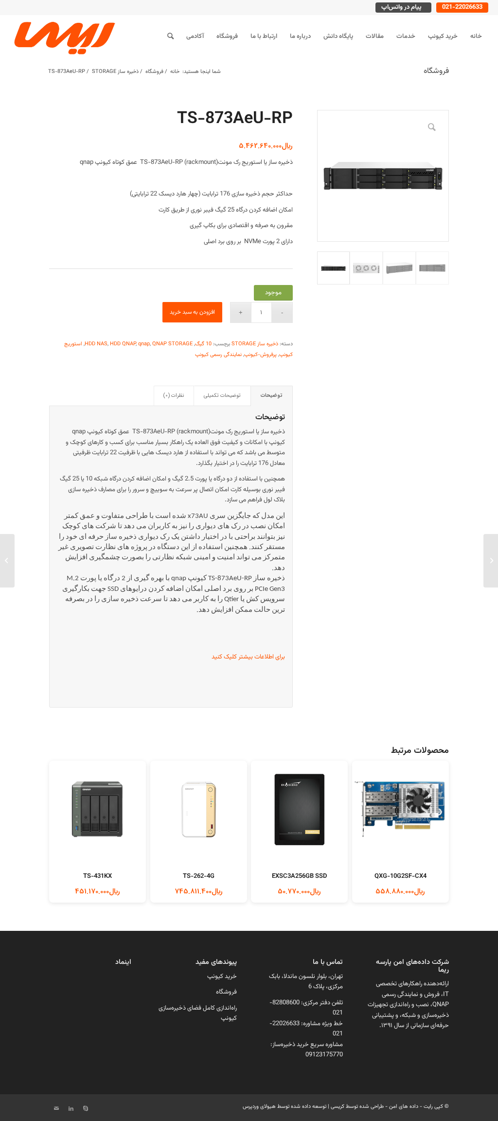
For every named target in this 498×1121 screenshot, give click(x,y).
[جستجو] (170, 36)
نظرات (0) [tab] (173, 395)
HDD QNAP (123, 344)
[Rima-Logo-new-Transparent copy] (63, 36)
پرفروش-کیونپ (260, 355)
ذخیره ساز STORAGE (254, 344)
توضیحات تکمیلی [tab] (222, 395)
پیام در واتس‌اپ (401, 7)
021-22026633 (462, 7)
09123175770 (324, 1055)
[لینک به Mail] (56, 1109)
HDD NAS (96, 344)
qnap (144, 344)
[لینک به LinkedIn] (71, 1109)
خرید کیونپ (222, 976)
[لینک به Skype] (85, 1109)
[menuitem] (476, 36)
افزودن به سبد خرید (192, 312)
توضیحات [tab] (272, 395)
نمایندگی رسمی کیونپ (218, 355)
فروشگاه (436, 71)
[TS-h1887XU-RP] (490, 560)
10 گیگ (203, 344)
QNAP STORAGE (172, 344)
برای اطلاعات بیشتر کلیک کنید (248, 657)
